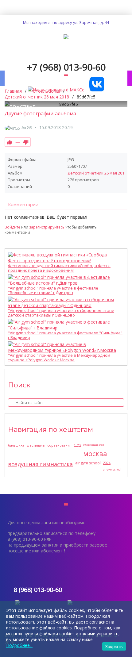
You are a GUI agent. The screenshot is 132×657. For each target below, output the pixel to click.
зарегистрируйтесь (46, 227)
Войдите (12, 227)
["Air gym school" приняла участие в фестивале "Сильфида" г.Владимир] (64, 325)
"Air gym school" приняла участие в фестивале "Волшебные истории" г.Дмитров (53, 290)
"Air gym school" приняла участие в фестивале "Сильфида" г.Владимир (65, 335)
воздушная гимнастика (40, 464)
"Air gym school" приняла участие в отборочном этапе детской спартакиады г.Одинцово (61, 312)
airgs (77, 445)
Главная (13, 91)
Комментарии (23, 204)
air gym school (88, 463)
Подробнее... (19, 645)
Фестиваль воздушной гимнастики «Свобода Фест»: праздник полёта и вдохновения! (59, 268)
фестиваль (36, 445)
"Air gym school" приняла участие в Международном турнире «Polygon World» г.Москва (59, 357)
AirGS (26, 127)
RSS (124, 220)
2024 (107, 462)
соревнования (59, 445)
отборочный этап (93, 444)
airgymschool (112, 469)
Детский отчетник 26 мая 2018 (97, 173)
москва (95, 453)
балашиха (16, 445)
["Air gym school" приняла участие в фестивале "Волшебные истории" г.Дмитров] (64, 280)
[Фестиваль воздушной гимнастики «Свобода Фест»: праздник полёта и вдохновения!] (64, 257)
